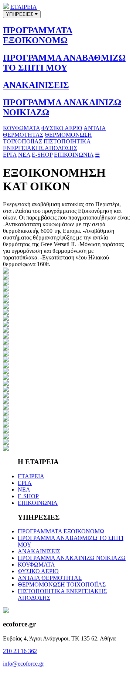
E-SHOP (42, 155)
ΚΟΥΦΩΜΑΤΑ (21, 128)
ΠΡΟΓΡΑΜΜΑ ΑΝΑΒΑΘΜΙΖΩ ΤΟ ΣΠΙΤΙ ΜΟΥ (64, 62)
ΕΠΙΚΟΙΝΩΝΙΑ (73, 155)
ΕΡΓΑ (10, 155)
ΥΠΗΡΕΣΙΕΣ (20, 14)
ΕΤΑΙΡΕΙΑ (23, 7)
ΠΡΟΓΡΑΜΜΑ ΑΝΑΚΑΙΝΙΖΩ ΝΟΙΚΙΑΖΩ (72, 558)
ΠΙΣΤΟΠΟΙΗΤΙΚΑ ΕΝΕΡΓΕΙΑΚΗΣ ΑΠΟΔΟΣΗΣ (47, 144)
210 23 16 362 (20, 651)
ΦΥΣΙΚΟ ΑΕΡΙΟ (61, 128)
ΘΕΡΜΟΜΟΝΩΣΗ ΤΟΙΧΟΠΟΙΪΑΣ (62, 584)
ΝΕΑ (24, 155)
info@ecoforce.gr (23, 663)
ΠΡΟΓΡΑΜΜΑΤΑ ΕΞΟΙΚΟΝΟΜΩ (37, 35)
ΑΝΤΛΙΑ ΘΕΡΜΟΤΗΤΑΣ (50, 578)
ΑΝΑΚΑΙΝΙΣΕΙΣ (36, 85)
